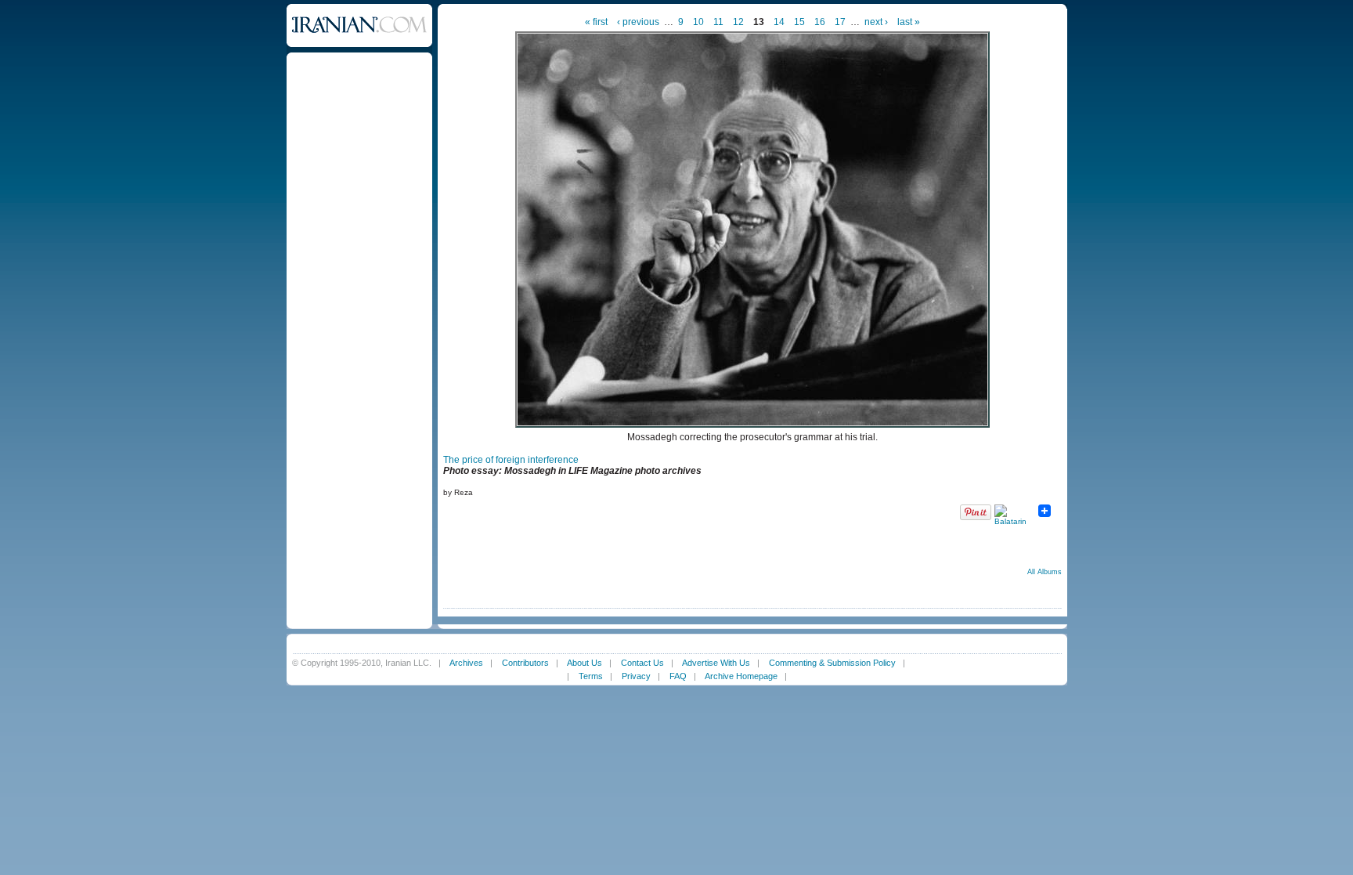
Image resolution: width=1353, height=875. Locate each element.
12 (738, 21)
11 (718, 21)
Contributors (525, 662)
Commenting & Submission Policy (832, 662)
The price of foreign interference (511, 459)
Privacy (636, 676)
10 (698, 21)
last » (908, 21)
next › (876, 21)
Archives (466, 662)
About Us (584, 662)
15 (799, 21)
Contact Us (642, 662)
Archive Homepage (741, 676)
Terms (591, 676)
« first (596, 21)
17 (840, 21)
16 (819, 21)
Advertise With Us (716, 662)
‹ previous (638, 21)
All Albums (1044, 572)
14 (779, 21)
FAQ (678, 676)
